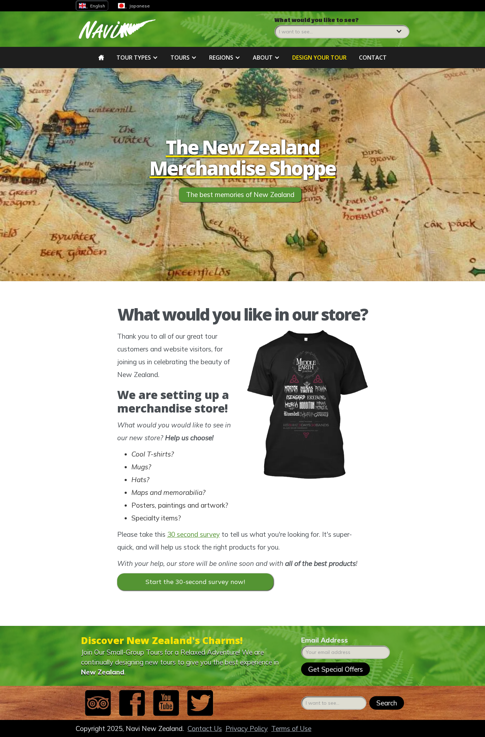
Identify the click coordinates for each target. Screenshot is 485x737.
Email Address (324, 640)
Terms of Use (291, 728)
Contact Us (204, 728)
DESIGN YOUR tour (319, 57)
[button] (341, 27)
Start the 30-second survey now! (195, 582)
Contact (373, 57)
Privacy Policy (246, 728)
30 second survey (193, 534)
